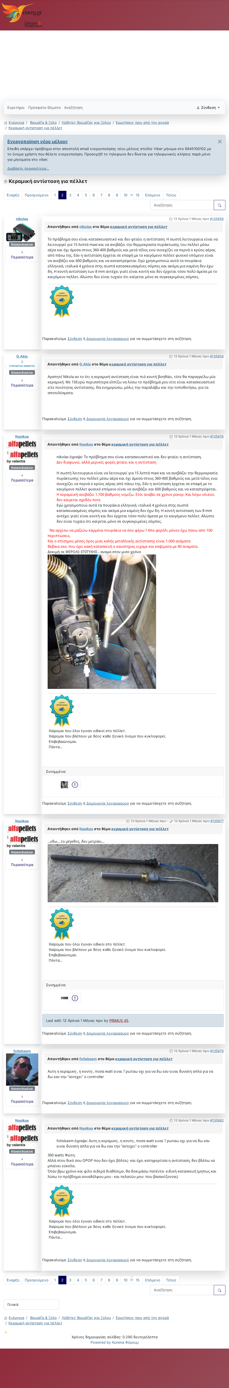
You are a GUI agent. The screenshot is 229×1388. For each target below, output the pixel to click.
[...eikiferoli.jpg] (102, 621)
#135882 (217, 1120)
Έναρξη (12, 195)
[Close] (219, 141)
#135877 (217, 821)
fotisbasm (22, 1051)
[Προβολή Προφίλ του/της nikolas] (22, 231)
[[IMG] (62, 301)
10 (125, 195)
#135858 (217, 219)
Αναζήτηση (73, 107)
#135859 (217, 356)
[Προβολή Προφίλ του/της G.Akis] (22, 361)
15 (138, 195)
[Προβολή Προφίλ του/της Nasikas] (22, 451)
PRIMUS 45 (118, 1020)
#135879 (217, 1051)
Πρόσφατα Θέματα (44, 107)
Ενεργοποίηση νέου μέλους (37, 141)
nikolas (22, 219)
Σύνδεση (75, 338)
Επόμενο (152, 195)
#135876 (217, 436)
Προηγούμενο (37, 195)
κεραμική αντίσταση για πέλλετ (138, 226)
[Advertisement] (114, 63)
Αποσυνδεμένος (22, 244)
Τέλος (171, 195)
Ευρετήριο (16, 107)
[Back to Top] (221, 1379)
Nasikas (22, 436)
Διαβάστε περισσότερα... (28, 168)
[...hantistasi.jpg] (133, 872)
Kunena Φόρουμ (125, 1342)
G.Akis (22, 356)
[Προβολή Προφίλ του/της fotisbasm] (22, 1069)
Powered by (101, 1342)
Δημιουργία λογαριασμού (107, 338)
